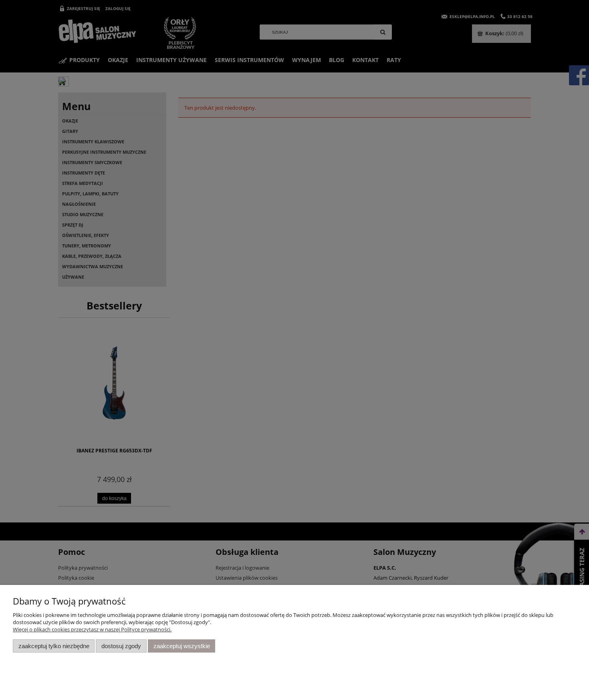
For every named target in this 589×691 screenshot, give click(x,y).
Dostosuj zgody (121, 646)
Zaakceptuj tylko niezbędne (53, 646)
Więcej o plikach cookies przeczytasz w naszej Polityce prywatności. (92, 629)
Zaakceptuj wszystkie (181, 646)
